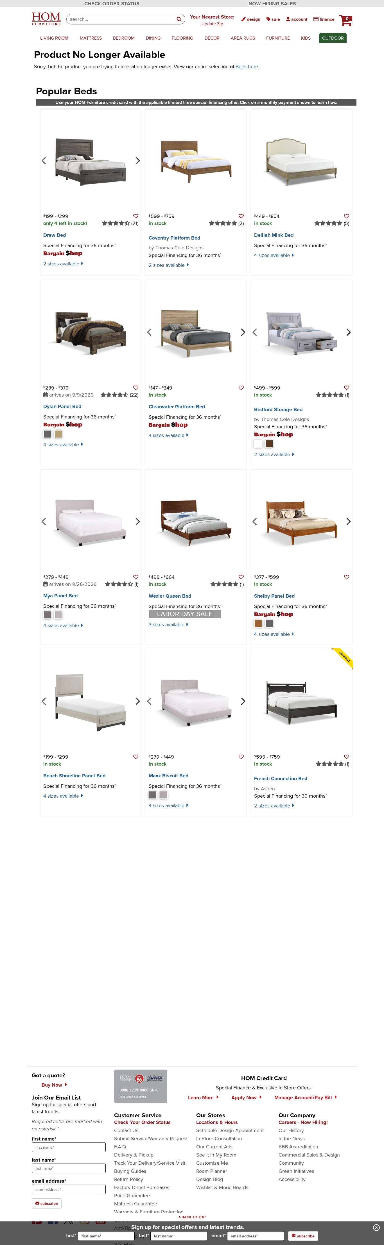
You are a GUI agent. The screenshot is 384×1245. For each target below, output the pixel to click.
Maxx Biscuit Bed (169, 775)
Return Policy (128, 1179)
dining (153, 38)
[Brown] (269, 444)
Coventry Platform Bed (174, 238)
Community (291, 1162)
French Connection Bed (281, 778)
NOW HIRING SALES (272, 3)
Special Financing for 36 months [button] (79, 245)
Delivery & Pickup (133, 1154)
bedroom (124, 38)
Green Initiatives (296, 1171)
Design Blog (209, 1179)
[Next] (137, 160)
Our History (291, 1130)
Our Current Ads (214, 1146)
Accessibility (292, 1179)
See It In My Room (216, 1154)
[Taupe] (58, 615)
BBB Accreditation (298, 1146)
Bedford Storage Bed (278, 409)
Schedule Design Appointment (230, 1130)
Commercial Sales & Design (309, 1154)
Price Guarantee (132, 1195)
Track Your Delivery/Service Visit (149, 1162)
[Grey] (47, 434)
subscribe (48, 1203)
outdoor (333, 38)
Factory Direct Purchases (141, 1187)
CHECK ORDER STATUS (111, 3)
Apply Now (244, 1097)
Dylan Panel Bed (62, 406)
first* (71, 1235)
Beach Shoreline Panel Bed (74, 775)
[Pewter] (47, 615)
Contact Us (126, 1130)
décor (212, 38)
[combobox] (119, 19)
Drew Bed (54, 235)
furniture (278, 38)
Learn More (201, 1097)
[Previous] (44, 160)
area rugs (243, 38)
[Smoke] (269, 624)
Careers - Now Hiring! (303, 1122)
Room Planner (211, 1171)
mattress (91, 38)
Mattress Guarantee (135, 1203)
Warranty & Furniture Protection (149, 1211)
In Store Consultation (219, 1138)
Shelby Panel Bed (274, 596)
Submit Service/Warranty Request (151, 1138)
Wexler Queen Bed (170, 596)
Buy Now (52, 1085)
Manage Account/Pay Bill (303, 1097)
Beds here (247, 66)
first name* (44, 1138)
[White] (258, 444)
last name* (44, 1160)
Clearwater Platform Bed (177, 406)
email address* (49, 1181)
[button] (212, 20)
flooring (182, 38)
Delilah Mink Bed (274, 235)
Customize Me (212, 1162)
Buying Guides (130, 1171)
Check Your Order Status (142, 1122)
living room (54, 38)
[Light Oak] (58, 434)
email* (218, 1235)
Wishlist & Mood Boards (222, 1187)
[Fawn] (258, 624)
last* (144, 1235)
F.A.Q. (120, 1146)
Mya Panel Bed (60, 595)
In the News (292, 1138)
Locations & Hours (217, 1122)
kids (306, 38)
